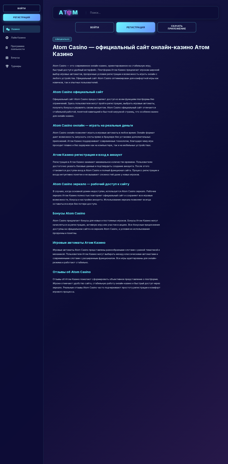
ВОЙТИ (22, 8)
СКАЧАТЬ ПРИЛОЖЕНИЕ (177, 27)
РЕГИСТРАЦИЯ (21, 17)
